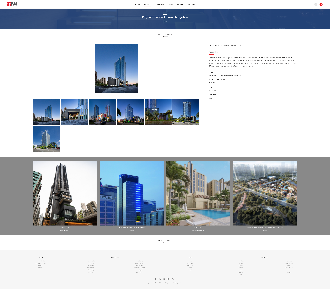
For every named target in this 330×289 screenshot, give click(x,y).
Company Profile (40, 261)
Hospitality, (233, 45)
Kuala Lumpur (289, 263)
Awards (190, 270)
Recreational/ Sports (139, 267)
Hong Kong (241, 261)
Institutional (91, 265)
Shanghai (240, 263)
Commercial (90, 267)
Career (40, 267)
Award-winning (91, 261)
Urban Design (139, 261)
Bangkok (240, 272)
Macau (241, 265)
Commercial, (225, 45)
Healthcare (139, 265)
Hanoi (289, 270)
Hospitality (91, 270)
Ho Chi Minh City (289, 267)
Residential (91, 263)
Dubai (240, 274)
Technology (139, 272)
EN (321, 4)
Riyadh (289, 272)
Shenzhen (240, 267)
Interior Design (139, 263)
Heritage (139, 270)
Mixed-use (91, 272)
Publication (190, 265)
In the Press (190, 263)
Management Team (40, 263)
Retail (239, 45)
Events (190, 267)
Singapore (241, 270)
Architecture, (217, 45)
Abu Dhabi (289, 261)
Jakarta (289, 265)
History (40, 265)
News (190, 261)
